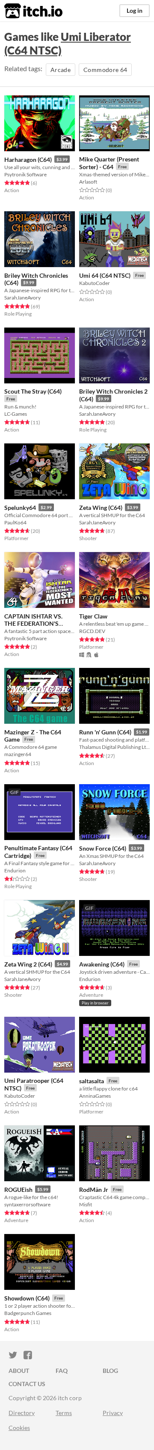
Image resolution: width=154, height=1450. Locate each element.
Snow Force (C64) (102, 848)
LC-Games (15, 414)
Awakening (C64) (101, 964)
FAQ (62, 1370)
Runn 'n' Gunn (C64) (105, 732)
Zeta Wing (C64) (100, 507)
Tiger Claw (93, 616)
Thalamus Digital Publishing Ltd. (114, 747)
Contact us (27, 1383)
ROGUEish (18, 1189)
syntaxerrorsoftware (27, 1204)
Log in (134, 10)
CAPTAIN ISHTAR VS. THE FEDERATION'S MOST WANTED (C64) (34, 623)
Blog (110, 1370)
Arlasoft (88, 181)
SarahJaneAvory (22, 297)
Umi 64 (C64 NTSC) (104, 275)
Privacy (113, 1412)
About (19, 1370)
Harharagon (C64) (28, 159)
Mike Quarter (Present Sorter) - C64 (109, 162)
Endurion (15, 870)
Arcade (60, 69)
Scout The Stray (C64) (33, 391)
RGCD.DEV (92, 631)
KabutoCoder (94, 283)
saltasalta (91, 1081)
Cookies (19, 1427)
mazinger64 (17, 754)
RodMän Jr (93, 1189)
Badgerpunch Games (27, 1313)
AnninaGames (95, 1096)
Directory (22, 1412)
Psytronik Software (25, 174)
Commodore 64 (105, 69)
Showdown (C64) (27, 1298)
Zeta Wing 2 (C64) (28, 964)
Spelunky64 (20, 507)
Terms (64, 1412)
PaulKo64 (15, 522)
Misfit (85, 1204)
